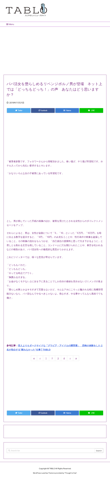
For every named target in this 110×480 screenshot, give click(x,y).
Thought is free (70, 473)
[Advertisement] (55, 50)
